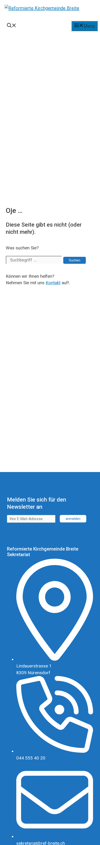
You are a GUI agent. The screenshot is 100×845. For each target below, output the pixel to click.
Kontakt (53, 282)
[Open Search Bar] (11, 26)
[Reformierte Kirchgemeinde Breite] (42, 11)
